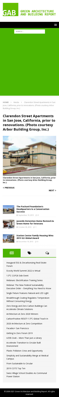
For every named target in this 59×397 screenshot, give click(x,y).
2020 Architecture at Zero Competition (24, 323)
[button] (55, 25)
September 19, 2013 (26, 215)
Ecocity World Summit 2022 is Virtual (23, 270)
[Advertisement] (29, 66)
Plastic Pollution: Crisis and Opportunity (24, 350)
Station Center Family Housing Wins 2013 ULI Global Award (34, 236)
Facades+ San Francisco (17, 328)
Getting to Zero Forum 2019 (19, 333)
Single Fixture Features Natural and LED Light (27, 293)
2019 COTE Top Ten (15, 368)
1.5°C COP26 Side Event (17, 275)
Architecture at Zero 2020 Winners (22, 314)
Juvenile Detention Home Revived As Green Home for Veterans (35, 222)
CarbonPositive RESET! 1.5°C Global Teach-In (27, 318)
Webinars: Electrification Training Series (24, 280)
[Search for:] (29, 31)
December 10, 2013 (25, 241)
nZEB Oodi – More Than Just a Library (24, 338)
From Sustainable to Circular (19, 363)
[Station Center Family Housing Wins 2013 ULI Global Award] (8, 238)
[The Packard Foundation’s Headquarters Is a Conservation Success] (8, 209)
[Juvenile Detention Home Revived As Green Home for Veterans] (8, 224)
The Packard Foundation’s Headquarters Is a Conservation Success (32, 209)
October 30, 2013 (24, 227)
